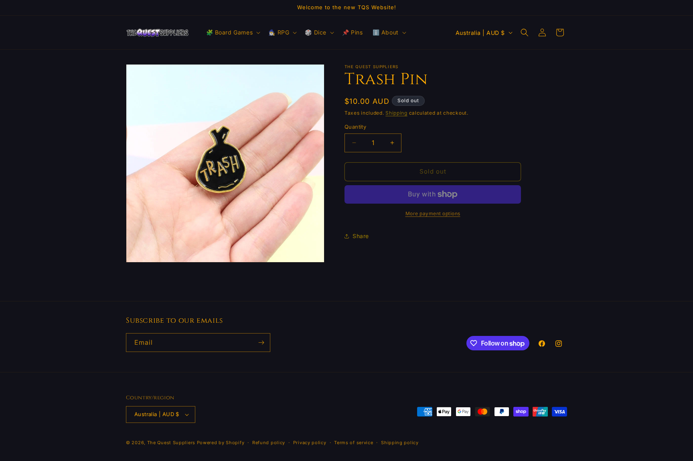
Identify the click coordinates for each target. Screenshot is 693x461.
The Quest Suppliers (171, 442)
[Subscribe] (261, 342)
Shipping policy (400, 442)
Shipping (396, 113)
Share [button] (361, 236)
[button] (232, 32)
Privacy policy (309, 442)
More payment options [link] (432, 213)
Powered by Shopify (221, 442)
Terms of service (353, 442)
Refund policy (268, 442)
